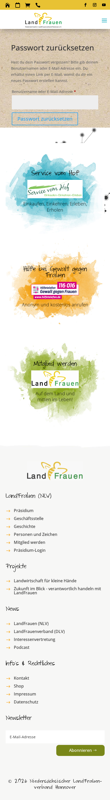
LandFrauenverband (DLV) (39, 631)
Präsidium (24, 510)
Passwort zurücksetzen (44, 118)
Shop (19, 686)
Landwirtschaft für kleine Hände (45, 581)
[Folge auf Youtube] (103, 4)
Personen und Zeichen (35, 534)
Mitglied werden (29, 542)
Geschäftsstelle (28, 518)
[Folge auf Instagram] (94, 4)
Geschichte (24, 526)
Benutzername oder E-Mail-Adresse (54, 91)
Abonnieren (80, 750)
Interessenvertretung (34, 639)
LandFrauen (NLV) (31, 623)
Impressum (25, 694)
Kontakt (21, 678)
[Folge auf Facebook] (85, 4)
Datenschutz (26, 702)
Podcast (21, 647)
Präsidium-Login (30, 550)
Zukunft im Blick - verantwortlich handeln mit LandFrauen (57, 591)
